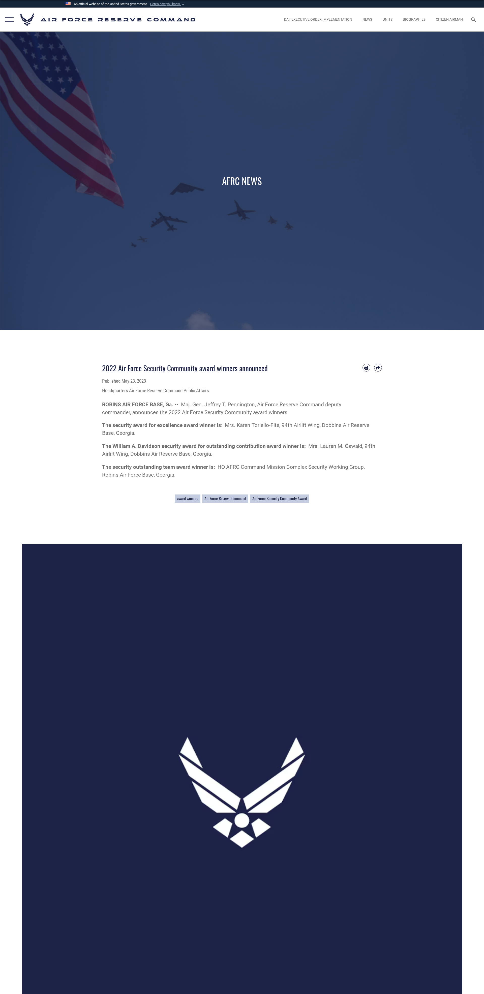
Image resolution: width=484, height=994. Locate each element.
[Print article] (366, 368)
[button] (167, 4)
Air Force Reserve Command (225, 498)
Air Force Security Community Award (279, 498)
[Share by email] (378, 368)
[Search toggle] (474, 19)
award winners (187, 498)
